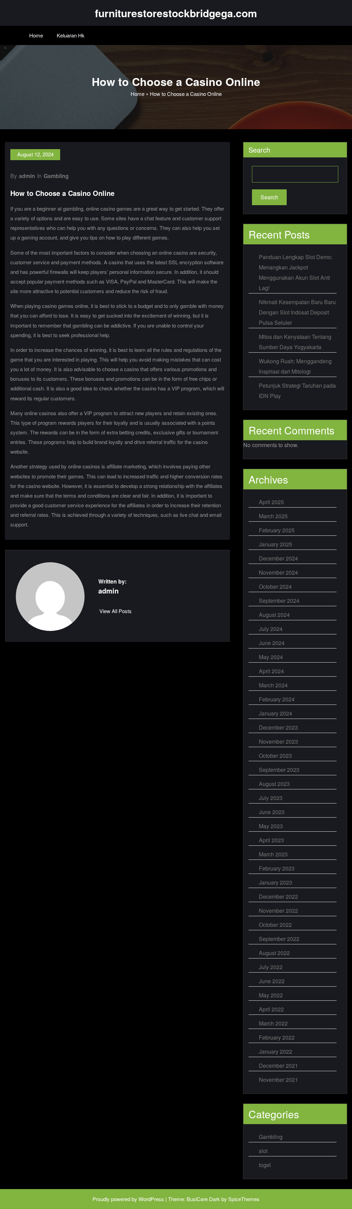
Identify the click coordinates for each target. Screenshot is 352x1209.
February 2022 (277, 1037)
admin (27, 176)
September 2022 (279, 939)
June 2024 (272, 643)
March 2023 (273, 854)
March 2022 (273, 1023)
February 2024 (277, 699)
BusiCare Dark (203, 1198)
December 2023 (278, 727)
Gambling (56, 176)
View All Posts (115, 610)
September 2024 (279, 600)
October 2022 (275, 925)
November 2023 (278, 741)
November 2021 (278, 1080)
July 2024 (271, 629)
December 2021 (278, 1065)
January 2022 (275, 1051)
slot (263, 1151)
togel (265, 1165)
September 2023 (279, 770)
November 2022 (278, 910)
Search (259, 150)
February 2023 (277, 868)
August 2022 (274, 953)
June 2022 (272, 981)
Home (36, 35)
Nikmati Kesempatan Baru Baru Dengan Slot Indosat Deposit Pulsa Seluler (297, 312)
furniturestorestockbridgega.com (176, 12)
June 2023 (272, 812)
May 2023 (271, 826)
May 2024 (271, 657)
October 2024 (275, 586)
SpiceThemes (244, 1198)
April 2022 (271, 1009)
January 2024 (275, 713)
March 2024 (273, 685)
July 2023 (271, 798)
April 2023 (271, 840)
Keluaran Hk (71, 35)
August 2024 (274, 615)
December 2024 (278, 558)
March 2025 (273, 516)
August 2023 (274, 784)
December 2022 (278, 896)
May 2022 (271, 995)
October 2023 (275, 755)
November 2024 (278, 572)
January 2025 (275, 544)
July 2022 (271, 967)
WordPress (151, 1198)
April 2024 (271, 671)
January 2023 (275, 882)
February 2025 (277, 530)
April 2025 (271, 502)
